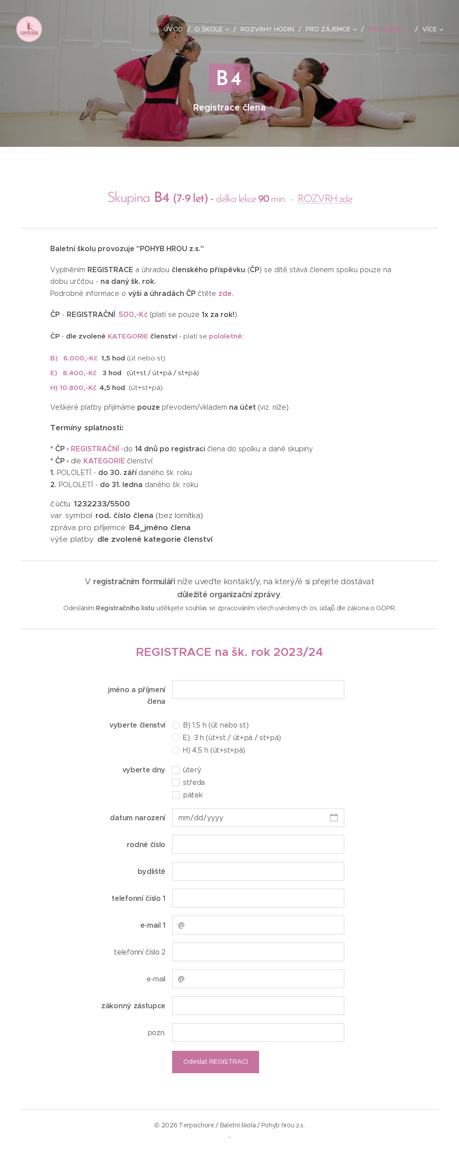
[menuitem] (175, 29)
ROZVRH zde (325, 199)
